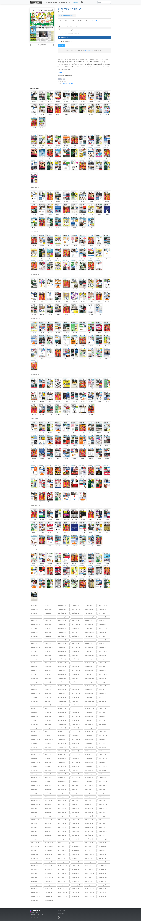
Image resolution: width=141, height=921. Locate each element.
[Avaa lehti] (33, 95)
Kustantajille (61, 913)
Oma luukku (48, 2)
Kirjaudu (75, 2)
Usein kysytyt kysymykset (37, 914)
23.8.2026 (94, 20)
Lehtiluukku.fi (36, 911)
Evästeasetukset (62, 914)
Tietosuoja (61, 912)
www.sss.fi (60, 72)
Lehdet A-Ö (56, 2)
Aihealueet (64, 2)
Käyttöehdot (61, 910)
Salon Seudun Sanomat (68, 83)
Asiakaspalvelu (34, 912)
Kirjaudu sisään (89, 50)
